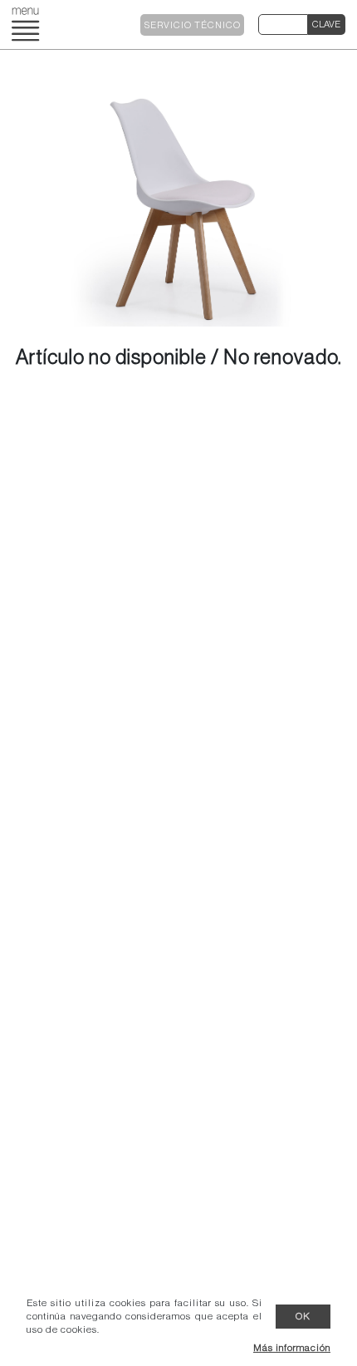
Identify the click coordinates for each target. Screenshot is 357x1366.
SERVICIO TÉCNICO (192, 25)
